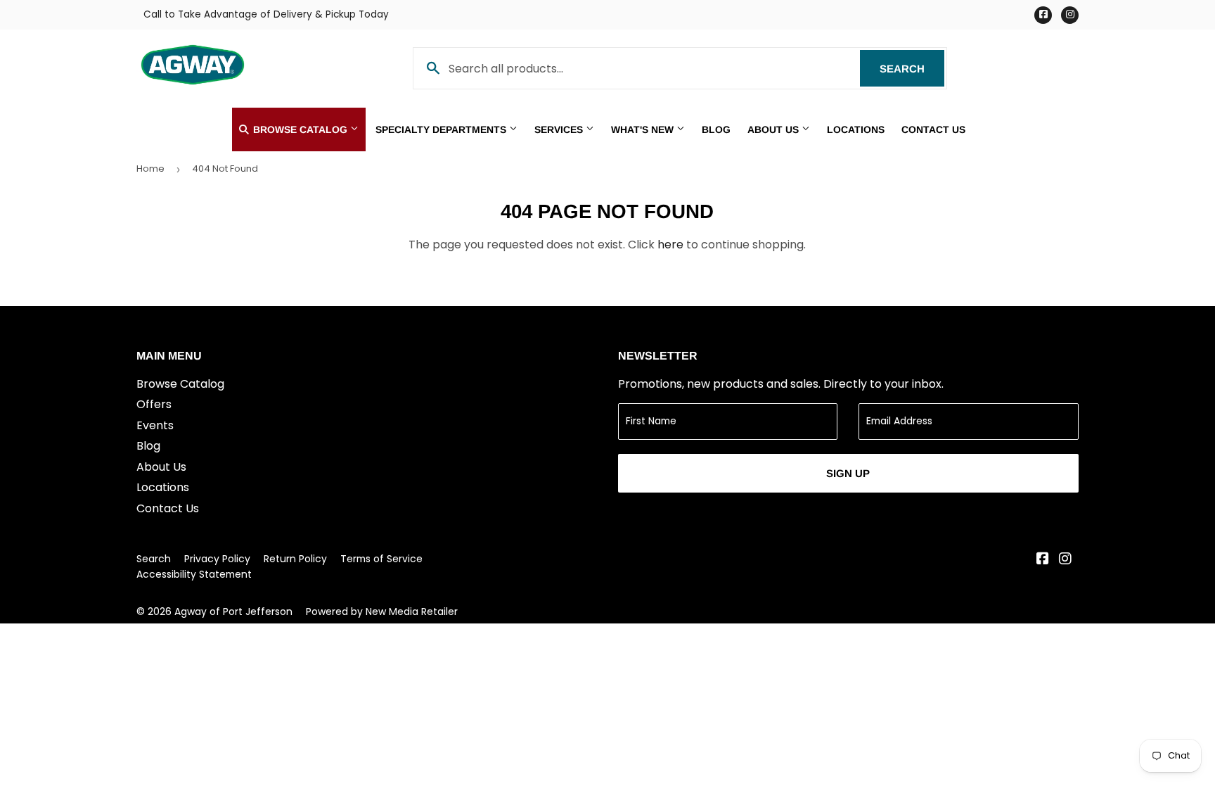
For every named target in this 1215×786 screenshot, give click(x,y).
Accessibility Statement (194, 574)
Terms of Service (381, 559)
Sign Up (848, 473)
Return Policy (295, 559)
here (670, 244)
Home (150, 168)
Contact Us (933, 129)
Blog (716, 129)
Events (155, 425)
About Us (774, 129)
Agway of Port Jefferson (233, 611)
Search (912, 69)
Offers (154, 404)
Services (560, 129)
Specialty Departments (442, 129)
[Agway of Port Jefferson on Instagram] (1065, 560)
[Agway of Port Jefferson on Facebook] (1042, 560)
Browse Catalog (300, 129)
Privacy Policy (217, 559)
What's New (643, 129)
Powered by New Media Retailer (382, 611)
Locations (856, 129)
